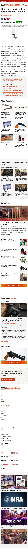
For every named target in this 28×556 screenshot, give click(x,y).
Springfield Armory (6, 323)
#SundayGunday (5, 346)
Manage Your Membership (6, 440)
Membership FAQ (4, 438)
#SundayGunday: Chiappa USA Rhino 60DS (9, 265)
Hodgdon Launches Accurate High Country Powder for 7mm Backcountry (9, 249)
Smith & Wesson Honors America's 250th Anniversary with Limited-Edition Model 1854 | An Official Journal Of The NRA (14, 332)
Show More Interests (17, 362)
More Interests (14, 298)
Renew (13, 1)
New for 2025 (4, 341)
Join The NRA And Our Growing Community (13, 508)
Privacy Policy (3, 550)
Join (10, 1)
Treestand (12, 80)
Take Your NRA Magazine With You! (11, 490)
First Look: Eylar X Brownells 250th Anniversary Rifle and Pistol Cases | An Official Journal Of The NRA (13, 337)
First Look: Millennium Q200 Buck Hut (13, 92)
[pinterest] (8, 18)
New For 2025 (5, 301)
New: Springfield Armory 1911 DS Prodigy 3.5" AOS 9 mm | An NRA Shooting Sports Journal (7, 179)
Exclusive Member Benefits (6, 436)
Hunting (19, 80)
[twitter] (5, 18)
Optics (2, 419)
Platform (18, 79)
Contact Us (3, 395)
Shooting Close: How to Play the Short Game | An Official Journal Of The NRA (21, 179)
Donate (17, 1)
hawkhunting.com (5, 75)
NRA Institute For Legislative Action (8, 428)
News (2, 15)
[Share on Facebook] (2, 18)
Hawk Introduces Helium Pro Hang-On (13, 96)
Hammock (11, 79)
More (9, 203)
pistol (12, 323)
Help (2, 399)
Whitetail (5, 81)
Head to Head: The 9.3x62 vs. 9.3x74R (13, 223)
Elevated (7, 80)
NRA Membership (4, 434)
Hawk (15, 48)
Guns (2, 417)
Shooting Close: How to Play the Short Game (8, 274)
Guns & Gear (6, 15)
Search (2, 401)
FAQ (2, 397)
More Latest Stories (17, 285)
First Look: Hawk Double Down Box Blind (14, 94)
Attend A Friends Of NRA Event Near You (12, 545)
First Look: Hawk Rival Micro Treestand (13, 90)
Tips (2, 421)
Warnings (2, 552)
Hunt (16, 80)
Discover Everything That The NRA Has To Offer (12, 526)
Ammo (2, 413)
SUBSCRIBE (7, 379)
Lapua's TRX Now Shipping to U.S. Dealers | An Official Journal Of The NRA (6, 194)
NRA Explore (3, 429)
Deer (9, 81)
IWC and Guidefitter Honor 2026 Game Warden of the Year (9, 257)
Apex (15, 79)
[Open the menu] (25, 4)
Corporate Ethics (18, 550)
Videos (2, 423)
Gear (11, 15)
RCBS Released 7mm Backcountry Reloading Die (8, 240)
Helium (7, 79)
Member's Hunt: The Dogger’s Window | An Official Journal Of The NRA (21, 194)
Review (5, 236)
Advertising (3, 394)
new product (17, 323)
